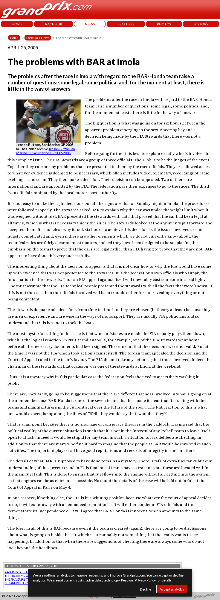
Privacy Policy (145, 580)
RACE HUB (53, 24)
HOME (17, 24)
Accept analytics (172, 589)
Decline (145, 589)
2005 (67, 153)
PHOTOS (164, 24)
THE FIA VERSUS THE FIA (21, 579)
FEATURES (126, 24)
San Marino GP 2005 (47, 153)
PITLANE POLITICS (17, 583)
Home (14, 38)
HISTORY (201, 24)
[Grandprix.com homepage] (204, 595)
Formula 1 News (37, 38)
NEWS (90, 24)
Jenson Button (59, 149)
